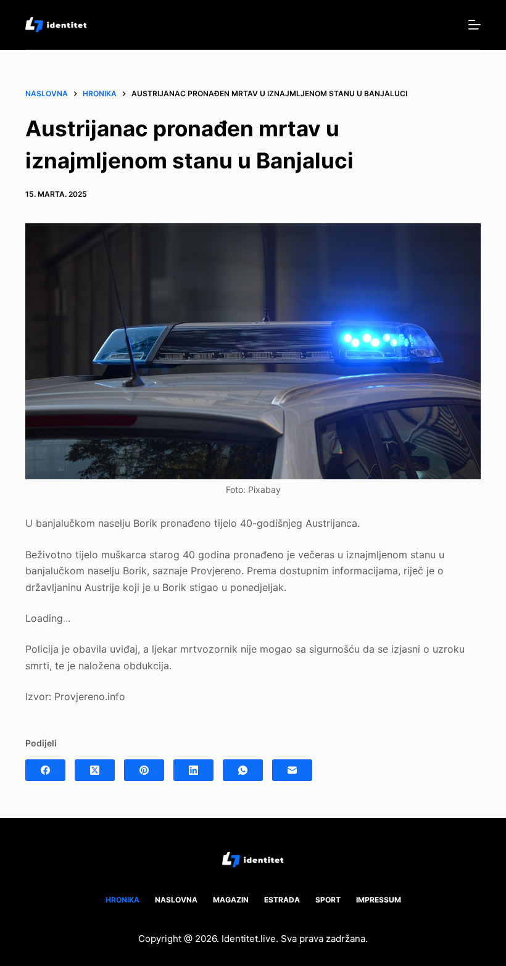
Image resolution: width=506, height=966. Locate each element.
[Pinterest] (144, 770)
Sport (328, 899)
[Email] (292, 770)
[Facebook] (45, 770)
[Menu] (474, 25)
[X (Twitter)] (95, 770)
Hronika (122, 899)
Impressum (378, 899)
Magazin (231, 899)
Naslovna (176, 899)
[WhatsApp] (243, 770)
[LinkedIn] (193, 770)
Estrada (282, 899)
